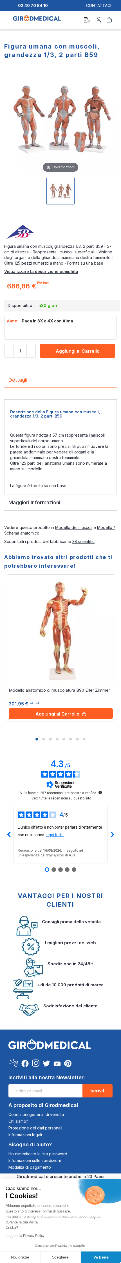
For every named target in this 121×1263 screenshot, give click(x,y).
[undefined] (100, 792)
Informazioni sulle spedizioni (34, 1160)
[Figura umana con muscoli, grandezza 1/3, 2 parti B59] (60, 191)
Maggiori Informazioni (34, 502)
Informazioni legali (25, 1134)
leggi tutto (55, 835)
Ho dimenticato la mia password (37, 1153)
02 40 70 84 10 (33, 5)
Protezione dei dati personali (35, 1128)
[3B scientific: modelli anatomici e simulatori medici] (60, 232)
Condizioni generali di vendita (36, 1114)
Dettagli (17, 380)
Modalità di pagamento (29, 1167)
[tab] (60, 382)
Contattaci (98, 5)
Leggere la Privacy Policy (25, 1236)
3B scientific (83, 541)
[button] (36, 739)
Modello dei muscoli (73, 527)
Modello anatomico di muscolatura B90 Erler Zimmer (59, 690)
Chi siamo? (18, 1121)
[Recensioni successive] (112, 834)
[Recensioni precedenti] (9, 834)
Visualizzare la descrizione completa (41, 271)
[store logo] (37, 20)
